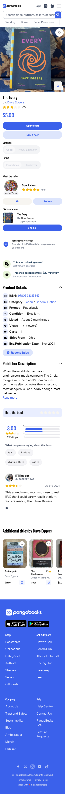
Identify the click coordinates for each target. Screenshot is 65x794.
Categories (12, 656)
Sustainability (14, 720)
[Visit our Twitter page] (25, 767)
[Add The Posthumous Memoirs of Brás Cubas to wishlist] (48, 543)
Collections (12, 649)
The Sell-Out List (47, 656)
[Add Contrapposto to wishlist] (22, 543)
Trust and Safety (16, 713)
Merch (9, 741)
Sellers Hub (44, 649)
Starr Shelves (29, 185)
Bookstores (12, 642)
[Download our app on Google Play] (38, 624)
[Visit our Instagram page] (32, 767)
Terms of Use (24, 780)
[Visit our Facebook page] (18, 767)
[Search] (58, 14)
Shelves (10, 670)
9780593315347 (28, 295)
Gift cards (11, 684)
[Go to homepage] (12, 6)
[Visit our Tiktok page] (47, 767)
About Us (11, 706)
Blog (8, 727)
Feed (39, 677)
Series (9, 677)
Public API (12, 749)
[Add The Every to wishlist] (59, 32)
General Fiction (46, 302)
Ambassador (13, 734)
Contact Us (44, 713)
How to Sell (44, 642)
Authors (10, 663)
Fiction (28, 302)
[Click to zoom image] (32, 59)
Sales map (43, 670)
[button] (32, 287)
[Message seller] (17, 201)
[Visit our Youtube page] (40, 767)
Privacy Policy (41, 780)
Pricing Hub (44, 663)
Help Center (44, 706)
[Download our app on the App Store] (16, 623)
